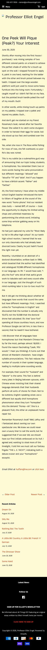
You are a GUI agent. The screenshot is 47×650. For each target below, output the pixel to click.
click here (39, 469)
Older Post (10, 494)
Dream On (6, 509)
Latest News (23, 582)
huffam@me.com (24, 469)
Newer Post (36, 494)
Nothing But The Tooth (13, 528)
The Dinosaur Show (11, 551)
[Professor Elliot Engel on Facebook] (23, 598)
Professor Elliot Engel (25, 630)
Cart (43, 7)
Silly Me (5, 519)
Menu (7, 7)
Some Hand (7, 561)
